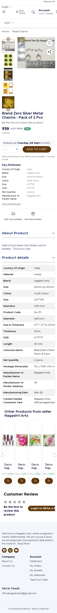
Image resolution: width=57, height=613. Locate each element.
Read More (23, 543)
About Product (15, 233)
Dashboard (36, 561)
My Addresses (37, 575)
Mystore (44, 609)
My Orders (35, 565)
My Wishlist (36, 570)
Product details (15, 257)
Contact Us (8, 565)
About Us (7, 561)
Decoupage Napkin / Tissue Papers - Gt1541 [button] (49, 466)
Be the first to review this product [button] (22, 122)
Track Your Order (39, 579)
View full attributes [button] (11, 204)
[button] (7, 7)
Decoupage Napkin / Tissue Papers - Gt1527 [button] (22, 466)
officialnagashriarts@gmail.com (19, 593)
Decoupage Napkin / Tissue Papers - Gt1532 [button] (35, 466)
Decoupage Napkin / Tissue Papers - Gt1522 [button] (8, 466)
